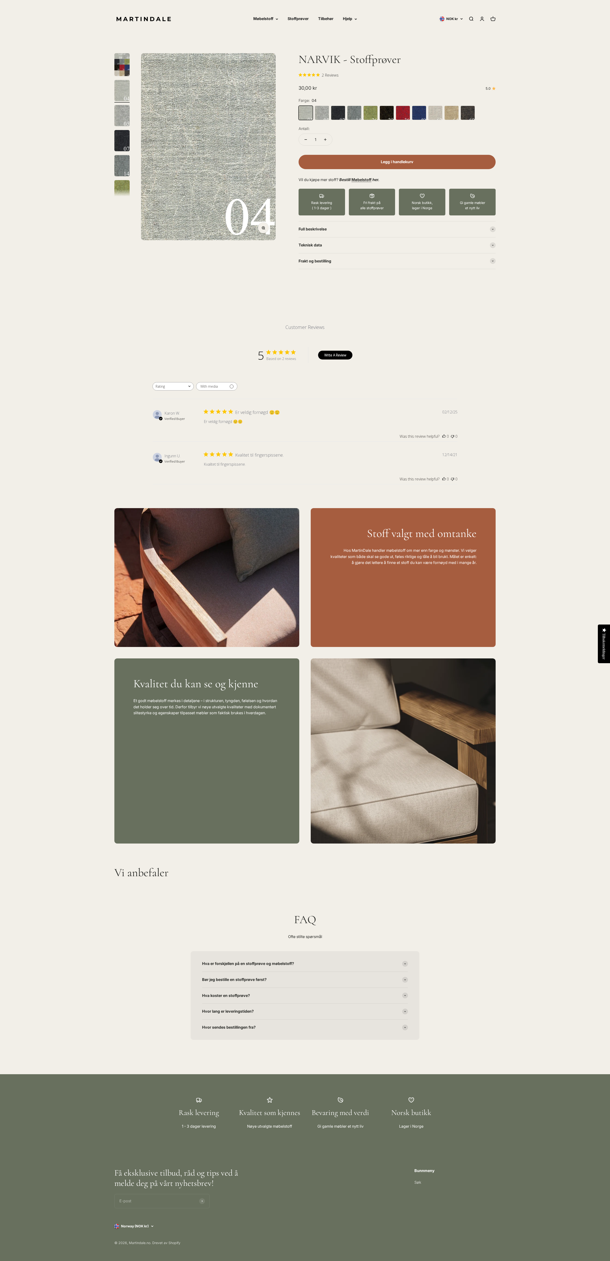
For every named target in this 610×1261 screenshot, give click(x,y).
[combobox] (173, 386)
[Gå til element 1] (122, 65)
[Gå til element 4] (122, 141)
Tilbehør (325, 18)
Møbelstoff (263, 18)
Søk (417, 1182)
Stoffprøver (298, 18)
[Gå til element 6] (122, 191)
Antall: (304, 128)
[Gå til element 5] (122, 166)
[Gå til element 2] (122, 91)
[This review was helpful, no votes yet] (444, 436)
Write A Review (335, 355)
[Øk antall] (325, 139)
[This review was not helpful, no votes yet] (452, 436)
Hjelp (347, 18)
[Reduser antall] (306, 139)
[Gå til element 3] (122, 116)
